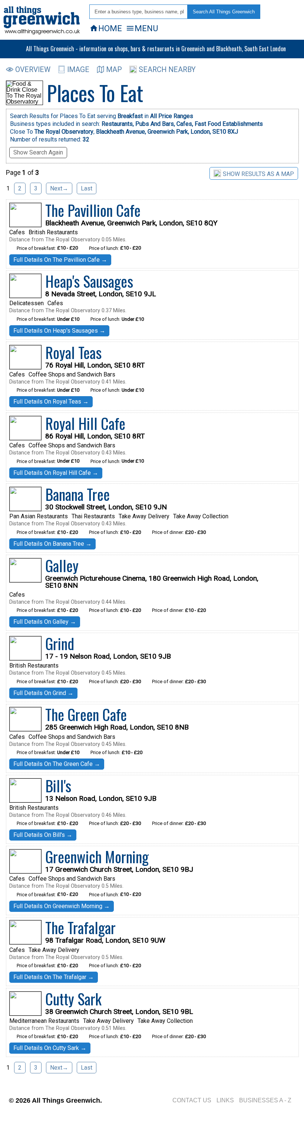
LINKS (225, 1100)
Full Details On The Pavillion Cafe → (60, 259)
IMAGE (78, 69)
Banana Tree (77, 494)
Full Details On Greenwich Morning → (61, 906)
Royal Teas (73, 352)
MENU (142, 28)
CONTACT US (191, 1100)
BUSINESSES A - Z (265, 1100)
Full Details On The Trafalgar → (53, 977)
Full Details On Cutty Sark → (49, 1047)
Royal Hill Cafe (85, 423)
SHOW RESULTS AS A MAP (258, 173)
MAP (114, 69)
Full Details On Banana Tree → (52, 543)
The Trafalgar (80, 927)
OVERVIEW (32, 69)
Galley (62, 565)
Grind (59, 643)
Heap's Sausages (89, 281)
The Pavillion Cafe (93, 210)
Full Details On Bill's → (42, 834)
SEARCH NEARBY (167, 69)
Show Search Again (38, 152)
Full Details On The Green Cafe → (56, 763)
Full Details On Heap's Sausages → (59, 330)
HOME (105, 28)
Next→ (59, 188)
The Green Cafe (86, 714)
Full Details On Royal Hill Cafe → (55, 472)
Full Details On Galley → (44, 621)
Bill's (58, 785)
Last (86, 188)
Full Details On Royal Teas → (51, 401)
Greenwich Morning (97, 856)
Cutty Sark (73, 999)
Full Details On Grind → (43, 693)
